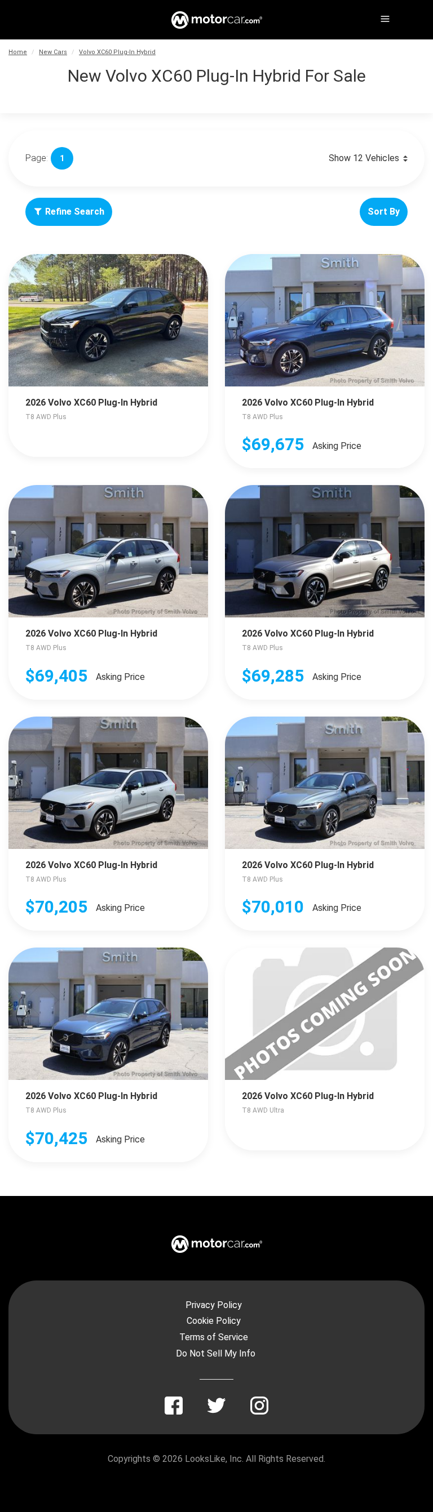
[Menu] (384, 17)
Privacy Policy (213, 1305)
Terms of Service (213, 1337)
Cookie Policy (214, 1320)
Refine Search (74, 211)
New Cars (53, 52)
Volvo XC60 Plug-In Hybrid (117, 52)
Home (17, 52)
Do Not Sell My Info (215, 1353)
